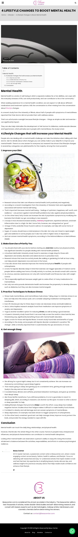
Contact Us (48, 532)
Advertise (40, 532)
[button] (72, 531)
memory (40, 221)
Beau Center (18, 451)
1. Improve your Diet (14, 78)
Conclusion (9, 85)
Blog (33, 532)
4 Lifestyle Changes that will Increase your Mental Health (24, 76)
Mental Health (8, 74)
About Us (27, 532)
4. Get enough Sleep (15, 83)
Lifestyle (6, 58)
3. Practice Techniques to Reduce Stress (20, 81)
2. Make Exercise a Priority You (17, 79)
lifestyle (9, 108)
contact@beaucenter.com (44, 513)
